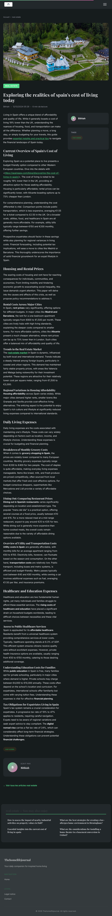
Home (7, 879)
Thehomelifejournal (17, 860)
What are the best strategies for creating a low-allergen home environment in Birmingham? (82, 821)
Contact (7, 899)
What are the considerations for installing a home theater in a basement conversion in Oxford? (80, 832)
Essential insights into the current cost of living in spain (27, 830)
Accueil (6, 17)
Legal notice (9, 894)
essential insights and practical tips (31, 138)
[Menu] (105, 4)
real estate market (17, 352)
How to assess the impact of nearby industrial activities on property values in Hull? (29, 821)
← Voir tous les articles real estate (20, 785)
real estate (16, 17)
